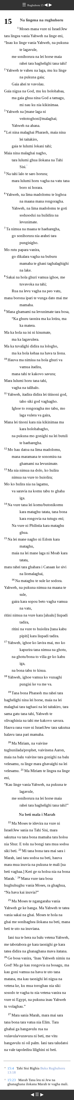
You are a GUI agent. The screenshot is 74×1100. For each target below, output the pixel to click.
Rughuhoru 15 (35, 5)
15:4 (10, 1068)
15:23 (11, 1080)
